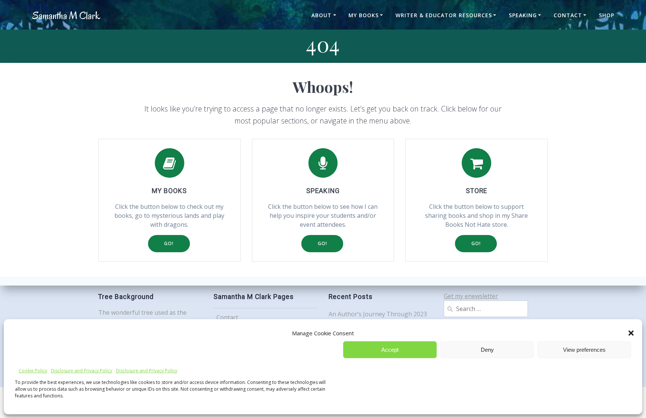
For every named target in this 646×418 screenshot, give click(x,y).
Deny (487, 350)
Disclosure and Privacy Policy (81, 370)
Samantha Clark (66, 15)
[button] (631, 333)
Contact (568, 15)
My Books (363, 15)
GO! (168, 243)
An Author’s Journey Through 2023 (378, 314)
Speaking (523, 15)
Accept (390, 350)
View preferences (584, 350)
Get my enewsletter (471, 296)
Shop (606, 15)
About (321, 15)
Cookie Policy (33, 370)
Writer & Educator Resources (444, 15)
